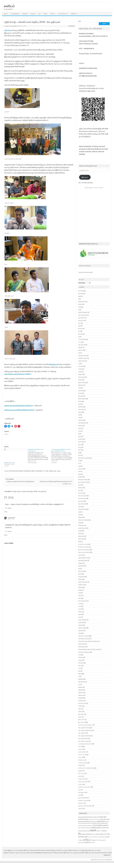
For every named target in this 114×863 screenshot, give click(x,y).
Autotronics (81, 320)
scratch (80, 603)
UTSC (79, 668)
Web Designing (81, 681)
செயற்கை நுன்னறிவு (82, 762)
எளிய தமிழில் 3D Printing (84, 727)
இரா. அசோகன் (81, 722)
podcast (80, 573)
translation (80, 662)
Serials (79, 614)
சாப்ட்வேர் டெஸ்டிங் (97, 836)
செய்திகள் (80, 765)
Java (79, 466)
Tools (79, 654)
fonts (79, 417)
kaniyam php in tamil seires (86, 823)
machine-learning (82, 509)
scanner (80, 595)
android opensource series (89, 817)
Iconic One (93, 859)
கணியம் (9, 6)
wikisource (80, 692)
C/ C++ (80, 342)
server (79, 617)
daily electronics (105, 819)
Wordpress (89, 834)
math (79, 511)
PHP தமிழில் (81, 571)
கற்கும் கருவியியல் (82, 751)
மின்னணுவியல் (81, 792)
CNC (79, 352)
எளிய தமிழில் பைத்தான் (83, 741)
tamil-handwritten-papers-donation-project (89, 649)
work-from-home (82, 703)
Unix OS (80, 665)
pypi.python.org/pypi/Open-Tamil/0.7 (17, 374)
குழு (39, 13)
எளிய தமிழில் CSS (82, 733)
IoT (79, 460)
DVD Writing (81, 390)
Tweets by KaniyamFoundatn (85, 272)
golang (79, 436)
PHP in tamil (81, 827)
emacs (79, 404)
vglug (79, 671)
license (79, 490)
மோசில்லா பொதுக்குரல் (83, 800)
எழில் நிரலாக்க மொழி (9, 462)
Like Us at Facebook (85, 265)
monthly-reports (82, 528)
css (79, 363)
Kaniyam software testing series (100, 823)
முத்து (79, 795)
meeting (51, 470)
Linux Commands (82, 495)
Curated (80, 369)
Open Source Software (17, 470)
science (80, 598)
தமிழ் (86, 839)
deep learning (81, 377)
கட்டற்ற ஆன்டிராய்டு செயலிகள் (85, 743)
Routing (80, 590)
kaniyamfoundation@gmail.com (90, 88)
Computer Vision (82, 355)
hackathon (80, 439)
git (78, 433)
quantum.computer (83, 582)
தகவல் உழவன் (11, 517)
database (80, 374)
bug (79, 336)
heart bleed (81, 441)
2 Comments (71, 26)
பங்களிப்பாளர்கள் (82, 778)
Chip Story (80, 350)
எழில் (55, 470)
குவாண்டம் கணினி (82, 754)
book (79, 331)
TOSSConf (80, 657)
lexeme (80, 484)
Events (79, 412)
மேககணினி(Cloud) (82, 797)
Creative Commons (82, 358)
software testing (82, 627)
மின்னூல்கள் (25, 13)
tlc (79, 833)
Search (104, 23)
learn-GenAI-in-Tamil (83, 482)
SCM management (82, 600)
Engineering (81, 406)
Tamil (79, 633)
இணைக (85, 177)
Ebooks (80, 393)
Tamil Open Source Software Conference (88, 641)
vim (79, 676)
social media (81, 622)
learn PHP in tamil (81, 825)
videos (79, 673)
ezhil (10, 470)
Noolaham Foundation (83, 547)
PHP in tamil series (87, 827)
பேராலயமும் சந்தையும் (83, 781)
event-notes (81, 409)
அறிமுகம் (6, 13)
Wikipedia (83, 834)
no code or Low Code (83, 544)
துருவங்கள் (103, 840)
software (80, 625)
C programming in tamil (93, 819)
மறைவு (79, 789)
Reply (5, 511)
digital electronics (90, 821)
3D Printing (81, 290)
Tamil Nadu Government (84, 638)
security (80, 609)
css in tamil (80, 366)
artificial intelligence (83, 312)
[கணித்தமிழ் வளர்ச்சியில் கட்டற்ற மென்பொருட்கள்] (39, 456)
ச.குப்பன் (80, 757)
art (79, 309)
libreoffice (80, 487)
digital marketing (82, 382)
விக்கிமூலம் (80, 808)
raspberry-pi (81, 584)
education (80, 396)
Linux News (81, 501)
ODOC (95, 825)
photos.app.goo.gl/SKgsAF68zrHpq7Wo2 (19, 410)
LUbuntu (80, 506)
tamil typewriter (82, 646)
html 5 (79, 449)
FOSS (107, 821)
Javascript (80, 468)
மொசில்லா (92, 842)
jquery (79, 474)
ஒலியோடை (53, 13)
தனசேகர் (80, 776)
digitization (81, 385)
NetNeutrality (81, 536)
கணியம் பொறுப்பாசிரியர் (11, 26)
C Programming (82, 339)
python (94, 827)
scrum (79, 606)
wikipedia (80, 689)
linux (87, 825)
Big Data (80, 328)
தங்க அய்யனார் (81, 773)
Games (80, 428)
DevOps (80, 379)
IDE (79, 452)
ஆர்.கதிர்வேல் (81, 714)
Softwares (80, 630)
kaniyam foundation (83, 479)
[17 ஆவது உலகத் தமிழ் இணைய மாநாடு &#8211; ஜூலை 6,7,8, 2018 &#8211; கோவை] (63, 456)
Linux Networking (82, 498)
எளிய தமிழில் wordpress (98, 834)
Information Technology (84, 458)
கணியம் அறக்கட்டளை (63, 13)
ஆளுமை (80, 716)
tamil (93, 830)
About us (73, 13)
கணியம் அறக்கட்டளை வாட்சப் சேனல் (94, 187)
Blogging (85, 819)
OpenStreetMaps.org (83, 557)
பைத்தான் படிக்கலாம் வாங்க (84, 786)
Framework (81, 420)
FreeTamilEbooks (82, 422)
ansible (80, 307)
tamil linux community (83, 635)
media (79, 514)
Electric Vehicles (82, 398)
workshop (80, 706)
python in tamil (101, 827)
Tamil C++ (98, 830)
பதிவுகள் (45, 13)
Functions (80, 425)
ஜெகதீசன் (80, 770)
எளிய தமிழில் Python (83, 738)
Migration (80, 517)
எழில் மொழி (8, 30)
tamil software (38, 470)
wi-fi (79, 684)
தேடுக (79, 21)
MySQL (80, 533)
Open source (103, 825)
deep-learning (82, 821)
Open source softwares (84, 552)
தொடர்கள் (80, 842)
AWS (79, 325)
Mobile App (81, 525)
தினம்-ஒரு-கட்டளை (95, 840)
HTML (79, 447)
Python (33, 470)
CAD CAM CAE (81, 344)
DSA (96, 821)
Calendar (80, 347)
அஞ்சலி (80, 708)
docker (80, 387)
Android (80, 817)
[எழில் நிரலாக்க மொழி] (15, 455)
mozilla (80, 530)
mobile (80, 522)
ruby (79, 592)
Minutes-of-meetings (83, 520)
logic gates (90, 825)
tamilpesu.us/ (53, 364)
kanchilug (80, 476)
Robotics (80, 587)
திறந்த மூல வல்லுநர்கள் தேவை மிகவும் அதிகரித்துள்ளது (20, 481)
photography (81, 565)
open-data (80, 555)
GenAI (79, 431)
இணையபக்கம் (81, 719)
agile (79, 296)
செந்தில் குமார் (81, 760)
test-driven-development (84, 652)
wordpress (80, 700)
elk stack (80, 401)
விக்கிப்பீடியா (81, 803)
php (79, 568)
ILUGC (79, 455)
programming (27, 470)
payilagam (80, 563)
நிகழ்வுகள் (33, 13)
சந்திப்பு (58, 470)
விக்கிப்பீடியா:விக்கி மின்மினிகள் (85, 805)
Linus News (81, 493)
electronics (101, 821)
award (79, 323)
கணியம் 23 (80, 749)
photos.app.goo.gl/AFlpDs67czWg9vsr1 (18, 405)
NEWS (79, 541)
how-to (80, 444)
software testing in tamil (84, 830)
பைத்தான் (80, 784)
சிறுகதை (103, 836)
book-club (80, 334)
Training (80, 660)
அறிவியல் (80, 711)
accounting (80, 293)
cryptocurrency (81, 360)
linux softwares (82, 503)
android (80, 304)
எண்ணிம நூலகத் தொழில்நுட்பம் (85, 724)
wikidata (80, 687)
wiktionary (80, 695)
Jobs (79, 471)
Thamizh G (104, 830)
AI (78, 298)
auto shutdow (81, 317)
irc (78, 463)
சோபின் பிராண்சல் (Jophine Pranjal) (86, 768)
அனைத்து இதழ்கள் (15, 13)
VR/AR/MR (80, 679)
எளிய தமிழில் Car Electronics (85, 730)
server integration (82, 619)
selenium (80, 611)
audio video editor (82, 315)
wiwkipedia (81, 698)
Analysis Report (82, 301)
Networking (81, 538)
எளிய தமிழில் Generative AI (84, 735)
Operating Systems (82, 560)
